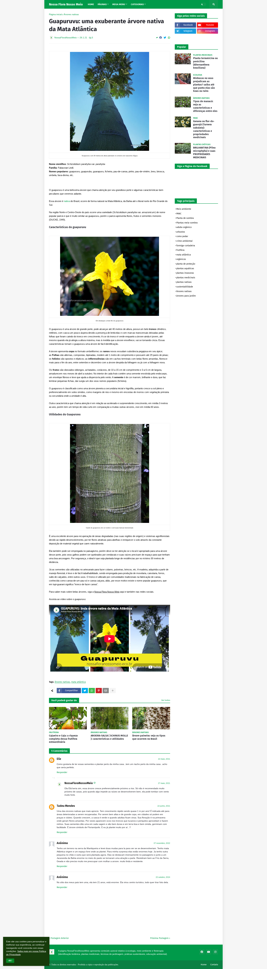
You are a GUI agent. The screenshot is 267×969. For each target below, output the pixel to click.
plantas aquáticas (185, 268)
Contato (214, 964)
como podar (182, 236)
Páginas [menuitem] (102, 4)
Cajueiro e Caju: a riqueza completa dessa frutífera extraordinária (63, 739)
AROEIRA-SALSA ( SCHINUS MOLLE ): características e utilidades (109, 737)
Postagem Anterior (60, 938)
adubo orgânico (184, 227)
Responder (62, 772)
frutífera (180, 250)
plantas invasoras (185, 273)
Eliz (59, 759)
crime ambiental (184, 241)
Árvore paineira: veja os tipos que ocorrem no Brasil (148, 737)
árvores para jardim (186, 296)
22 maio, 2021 (164, 759)
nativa (67, 201)
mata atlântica (78, 682)
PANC (178, 213)
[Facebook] (160, 37)
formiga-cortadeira (185, 245)
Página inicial (55, 14)
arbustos (180, 232)
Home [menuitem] (91, 4)
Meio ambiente (183, 209)
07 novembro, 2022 (162, 843)
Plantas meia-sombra (187, 222)
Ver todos (165, 700)
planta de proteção (185, 264)
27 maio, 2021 (164, 783)
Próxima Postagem (159, 938)
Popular (181, 46)
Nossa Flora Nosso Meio (66, 4)
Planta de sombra (185, 218)
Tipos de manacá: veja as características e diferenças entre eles (205, 106)
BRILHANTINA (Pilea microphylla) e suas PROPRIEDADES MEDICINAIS (204, 152)
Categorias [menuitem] (137, 4)
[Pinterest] (99, 690)
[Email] (106, 690)
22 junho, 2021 (163, 806)
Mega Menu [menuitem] (118, 4)
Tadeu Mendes (66, 806)
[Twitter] (165, 37)
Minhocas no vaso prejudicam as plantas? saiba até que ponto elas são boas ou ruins (204, 84)
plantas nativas (184, 282)
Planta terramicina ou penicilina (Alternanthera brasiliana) (205, 63)
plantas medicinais (185, 277)
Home (204, 964)
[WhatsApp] (169, 37)
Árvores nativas (71, 14)
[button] (10, 960)
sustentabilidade (184, 286)
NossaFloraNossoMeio (78, 783)
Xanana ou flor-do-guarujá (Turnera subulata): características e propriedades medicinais (203, 129)
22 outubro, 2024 (163, 877)
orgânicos (181, 259)
